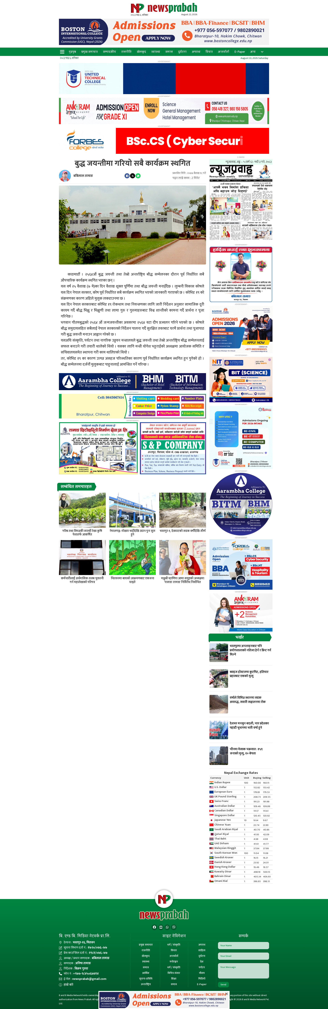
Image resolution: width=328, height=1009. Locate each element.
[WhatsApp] (138, 175)
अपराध (196, 51)
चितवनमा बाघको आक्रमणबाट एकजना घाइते (132, 580)
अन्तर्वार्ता (223, 51)
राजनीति (126, 51)
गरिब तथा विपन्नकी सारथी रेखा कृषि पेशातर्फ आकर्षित (82, 532)
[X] (132, 175)
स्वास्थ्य (155, 51)
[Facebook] (127, 175)
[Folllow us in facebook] (154, 927)
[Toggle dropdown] (262, 52)
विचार (209, 51)
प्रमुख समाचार (89, 51)
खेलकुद (141, 51)
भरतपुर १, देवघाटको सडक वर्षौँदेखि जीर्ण (183, 531)
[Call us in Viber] (174, 927)
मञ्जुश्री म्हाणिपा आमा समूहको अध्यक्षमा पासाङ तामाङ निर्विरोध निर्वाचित (182, 580)
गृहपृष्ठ (72, 51)
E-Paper (239, 51)
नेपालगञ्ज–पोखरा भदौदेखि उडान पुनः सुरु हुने (132, 532)
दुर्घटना (182, 51)
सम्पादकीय (109, 51)
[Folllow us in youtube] (161, 927)
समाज (169, 51)
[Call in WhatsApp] (167, 927)
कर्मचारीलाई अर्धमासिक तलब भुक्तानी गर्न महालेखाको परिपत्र (82, 580)
